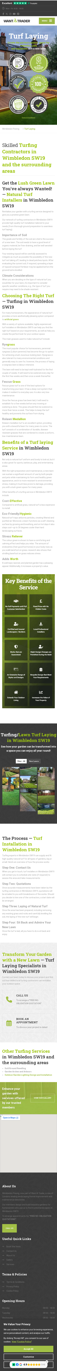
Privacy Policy (12, 1286)
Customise (28, 1357)
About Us (10, 1255)
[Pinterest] (18, 14)
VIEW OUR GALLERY (42, 1098)
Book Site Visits (13, 1246)
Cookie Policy (12, 1291)
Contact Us (11, 1251)
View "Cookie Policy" (22, 1342)
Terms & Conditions (15, 1282)
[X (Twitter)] (6, 14)
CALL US (9, 1228)
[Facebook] (3, 14)
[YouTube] (14, 14)
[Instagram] (10, 14)
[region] (28, 1345)
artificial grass (12, 319)
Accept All (28, 1349)
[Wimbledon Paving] (15, 21)
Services (10, 1264)
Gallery (9, 1260)
